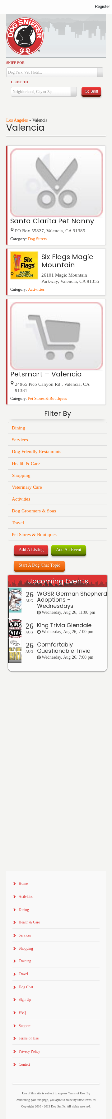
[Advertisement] (56, 810)
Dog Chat (26, 987)
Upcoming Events (57, 581)
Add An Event (68, 549)
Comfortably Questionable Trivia (64, 648)
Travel (18, 522)
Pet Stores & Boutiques (47, 398)
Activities (36, 289)
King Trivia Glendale (64, 625)
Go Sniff (91, 91)
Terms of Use (29, 1038)
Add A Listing (31, 549)
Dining (18, 427)
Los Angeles (17, 120)
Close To (19, 82)
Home (23, 883)
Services (20, 439)
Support (24, 1026)
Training (25, 961)
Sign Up (25, 999)
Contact (24, 1064)
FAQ (22, 1012)
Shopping (21, 475)
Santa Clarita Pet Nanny (52, 221)
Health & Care (26, 463)
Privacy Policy (29, 1051)
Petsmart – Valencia (46, 374)
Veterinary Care (27, 487)
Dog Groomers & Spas (34, 510)
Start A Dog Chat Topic (39, 565)
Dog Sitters (37, 239)
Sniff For (15, 63)
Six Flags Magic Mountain (67, 261)
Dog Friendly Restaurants (36, 451)
